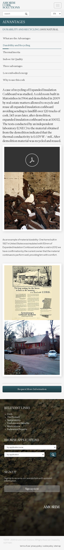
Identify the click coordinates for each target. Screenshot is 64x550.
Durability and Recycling (16, 45)
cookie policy (48, 546)
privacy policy (36, 546)
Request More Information (32, 389)
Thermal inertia (11, 52)
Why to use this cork (14, 79)
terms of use (25, 546)
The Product (13, 417)
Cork (9, 414)
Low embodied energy (15, 73)
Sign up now (32, 488)
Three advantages (12, 66)
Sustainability (14, 420)
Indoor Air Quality (13, 59)
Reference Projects (17, 429)
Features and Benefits (18, 423)
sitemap (57, 546)
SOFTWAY (7, 543)
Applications (13, 426)
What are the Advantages (16, 38)
